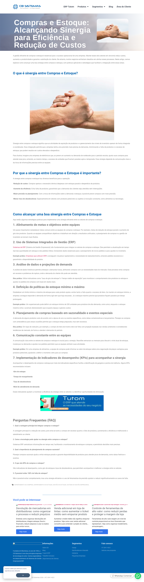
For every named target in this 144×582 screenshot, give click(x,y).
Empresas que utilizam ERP (36, 256)
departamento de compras (23, 485)
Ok (23, 575)
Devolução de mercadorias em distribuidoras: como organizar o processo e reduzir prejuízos (33, 511)
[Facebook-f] (118, 577)
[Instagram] (126, 577)
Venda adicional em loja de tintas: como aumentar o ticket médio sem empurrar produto (71, 511)
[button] (138, 576)
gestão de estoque (59, 485)
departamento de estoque (43, 485)
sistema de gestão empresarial (78, 485)
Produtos (82, 6)
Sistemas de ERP (19, 247)
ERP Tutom (69, 6)
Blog (111, 6)
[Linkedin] (130, 577)
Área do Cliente (124, 6)
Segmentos (97, 6)
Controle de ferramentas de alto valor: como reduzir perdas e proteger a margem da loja (109, 511)
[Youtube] (122, 577)
